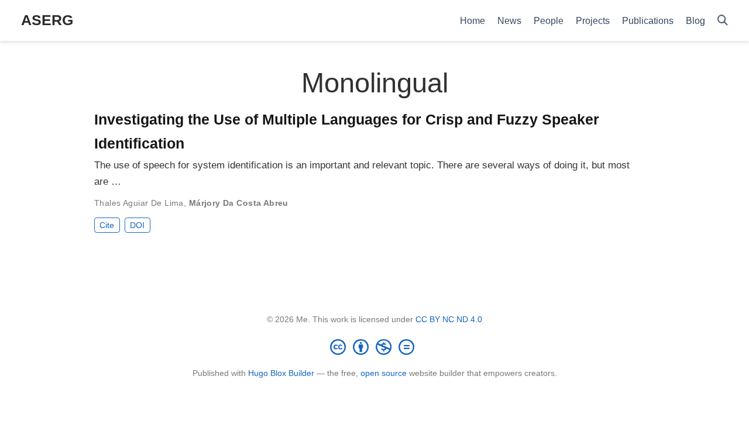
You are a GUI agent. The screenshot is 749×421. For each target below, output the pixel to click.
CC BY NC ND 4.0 (448, 319)
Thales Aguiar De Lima (139, 203)
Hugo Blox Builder (281, 373)
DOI (137, 225)
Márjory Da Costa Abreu (238, 203)
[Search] (722, 20)
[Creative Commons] (374, 346)
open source (383, 373)
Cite (106, 225)
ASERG (47, 20)
